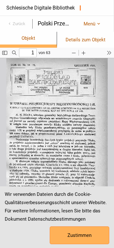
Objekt (28, 38)
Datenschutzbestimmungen (57, 219)
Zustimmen (79, 235)
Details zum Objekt (85, 40)
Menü (89, 24)
